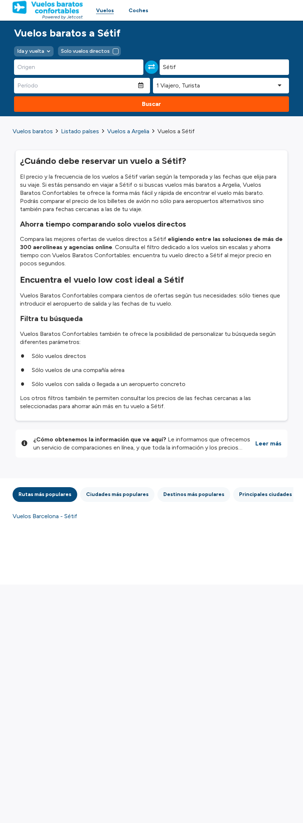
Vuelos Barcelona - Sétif (45, 516)
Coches (138, 10)
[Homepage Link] (48, 7)
